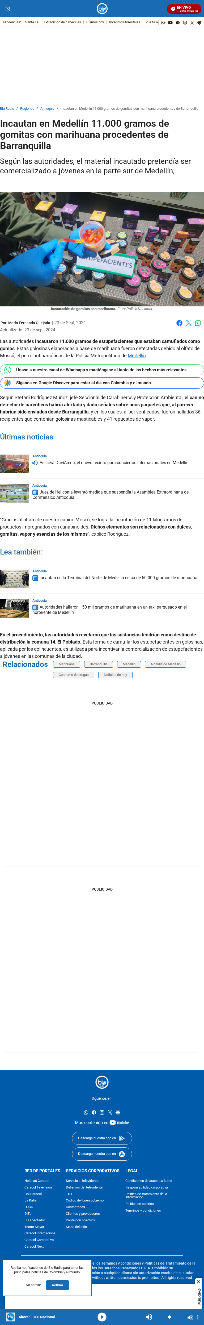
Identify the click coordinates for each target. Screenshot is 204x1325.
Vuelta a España (158, 22)
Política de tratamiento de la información (146, 1195)
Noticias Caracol (36, 1181)
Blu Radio (7, 109)
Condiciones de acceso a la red (148, 1181)
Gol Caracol (33, 1194)
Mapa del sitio (76, 1227)
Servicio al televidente (82, 1181)
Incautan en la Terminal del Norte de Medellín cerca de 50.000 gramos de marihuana (118, 577)
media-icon (102, 1317)
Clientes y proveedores (83, 1214)
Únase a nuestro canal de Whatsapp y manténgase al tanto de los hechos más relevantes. (102, 369)
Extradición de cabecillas (62, 22)
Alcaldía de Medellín (166, 664)
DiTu (27, 1214)
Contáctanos (75, 1207)
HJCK (28, 1207)
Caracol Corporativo (39, 1240)
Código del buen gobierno (85, 1200)
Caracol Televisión (38, 1187)
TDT (69, 1194)
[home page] (102, 8)
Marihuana (67, 664)
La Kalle (30, 1200)
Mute (149, 1317)
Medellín (137, 355)
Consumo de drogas (74, 675)
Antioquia (47, 109)
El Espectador (34, 1220)
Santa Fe (32, 22)
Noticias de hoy (115, 675)
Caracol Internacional (40, 1233)
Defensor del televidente (84, 1187)
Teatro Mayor (34, 1227)
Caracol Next (34, 1246)
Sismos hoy (95, 22)
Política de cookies (139, 1204)
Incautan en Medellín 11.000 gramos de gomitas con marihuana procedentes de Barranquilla (129, 109)
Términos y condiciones (143, 1210)
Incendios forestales (124, 22)
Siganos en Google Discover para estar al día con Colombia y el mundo (83, 382)
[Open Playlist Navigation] (198, 1317)
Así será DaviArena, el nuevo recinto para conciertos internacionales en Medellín (114, 462)
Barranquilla (99, 664)
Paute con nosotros (80, 1220)
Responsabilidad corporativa (146, 1187)
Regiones (27, 109)
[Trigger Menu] (7, 9)
